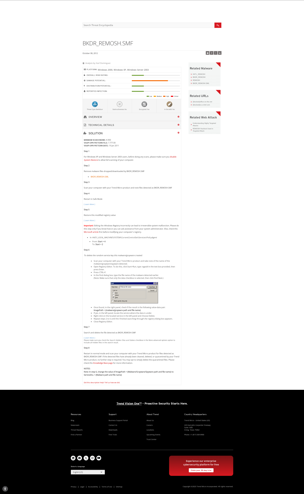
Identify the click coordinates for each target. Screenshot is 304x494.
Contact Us (113, 425)
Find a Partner (76, 434)
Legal (82, 487)
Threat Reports (77, 430)
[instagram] (92, 458)
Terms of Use (107, 487)
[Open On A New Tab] (215, 53)
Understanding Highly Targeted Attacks (204, 124)
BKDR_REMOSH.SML (100, 176)
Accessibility (93, 487)
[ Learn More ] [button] (89, 204)
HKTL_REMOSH (199, 74)
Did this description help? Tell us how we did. (102, 382)
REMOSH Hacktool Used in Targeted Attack (203, 130)
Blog (72, 420)
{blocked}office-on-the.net (202, 102)
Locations (150, 430)
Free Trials (113, 434)
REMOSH (196, 80)
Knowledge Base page (103, 363)
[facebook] (211, 53)
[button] (132, 125)
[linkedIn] (219, 53)
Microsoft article (91, 232)
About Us (150, 420)
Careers (150, 425)
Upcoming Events (153, 434)
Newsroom (75, 425)
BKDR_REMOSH (199, 77)
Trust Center (152, 439)
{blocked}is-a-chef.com (201, 105)
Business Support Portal (118, 420)
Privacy (73, 487)
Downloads (113, 430)
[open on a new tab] (86, 458)
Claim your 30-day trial (200, 469)
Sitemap (119, 487)
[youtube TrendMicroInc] (98, 458)
